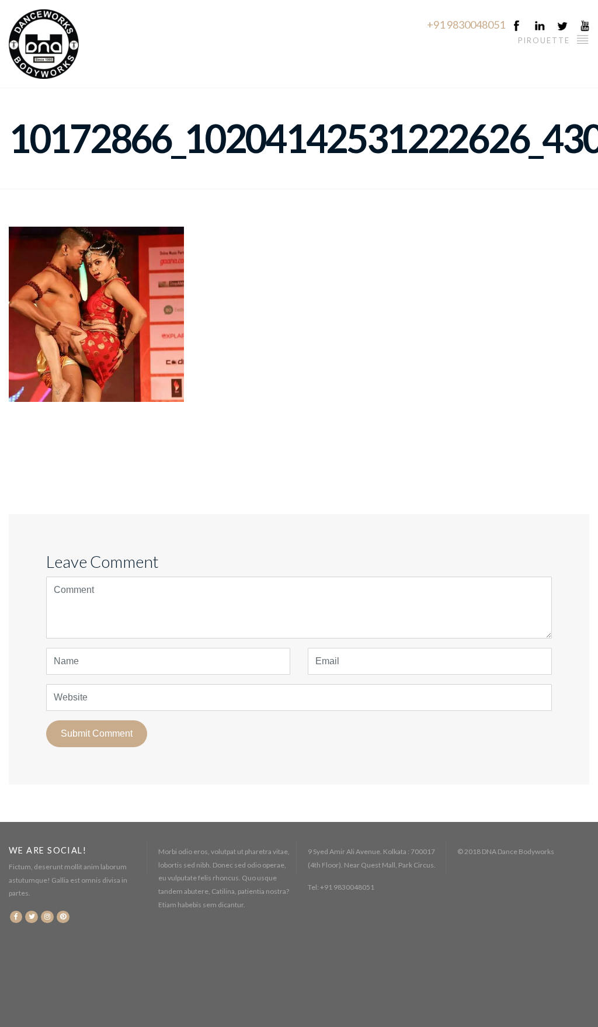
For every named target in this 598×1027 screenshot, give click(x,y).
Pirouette (545, 40)
